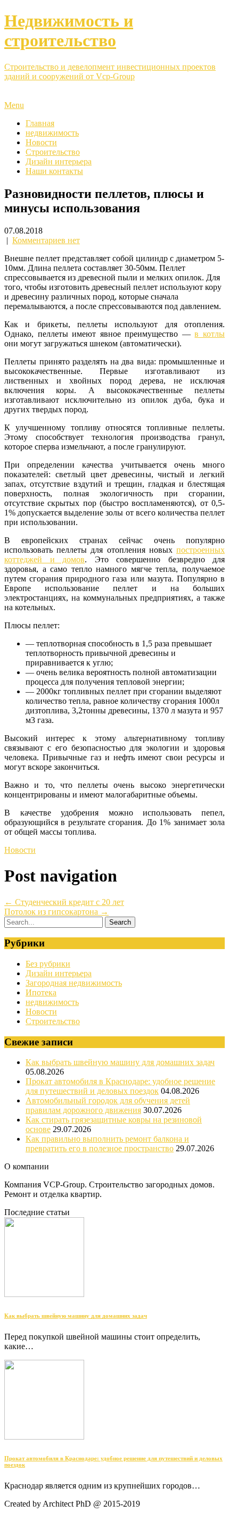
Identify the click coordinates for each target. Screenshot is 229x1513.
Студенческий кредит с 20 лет (64, 902)
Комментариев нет (46, 240)
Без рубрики (48, 963)
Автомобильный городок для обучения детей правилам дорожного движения (108, 1105)
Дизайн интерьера (59, 161)
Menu (14, 105)
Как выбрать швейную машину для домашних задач (120, 1062)
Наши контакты (54, 171)
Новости (41, 142)
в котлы (209, 333)
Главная (40, 123)
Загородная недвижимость (74, 982)
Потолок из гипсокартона (56, 911)
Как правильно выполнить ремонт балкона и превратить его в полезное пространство (107, 1143)
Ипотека (41, 992)
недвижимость (52, 132)
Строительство (53, 151)
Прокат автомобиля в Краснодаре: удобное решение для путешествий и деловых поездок (120, 1086)
